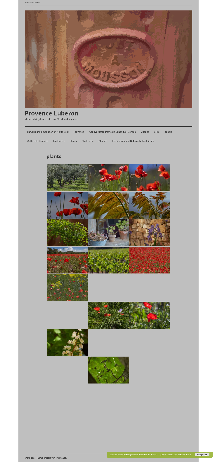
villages (145, 131)
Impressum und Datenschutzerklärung (133, 141)
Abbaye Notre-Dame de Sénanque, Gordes (112, 131)
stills (157, 131)
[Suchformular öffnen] (188, 132)
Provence (79, 131)
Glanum (102, 141)
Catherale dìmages (37, 141)
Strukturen (87, 141)
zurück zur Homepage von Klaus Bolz (47, 131)
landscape (59, 141)
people (168, 131)
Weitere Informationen (182, 455)
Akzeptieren (202, 454)
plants (73, 141)
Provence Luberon (51, 113)
